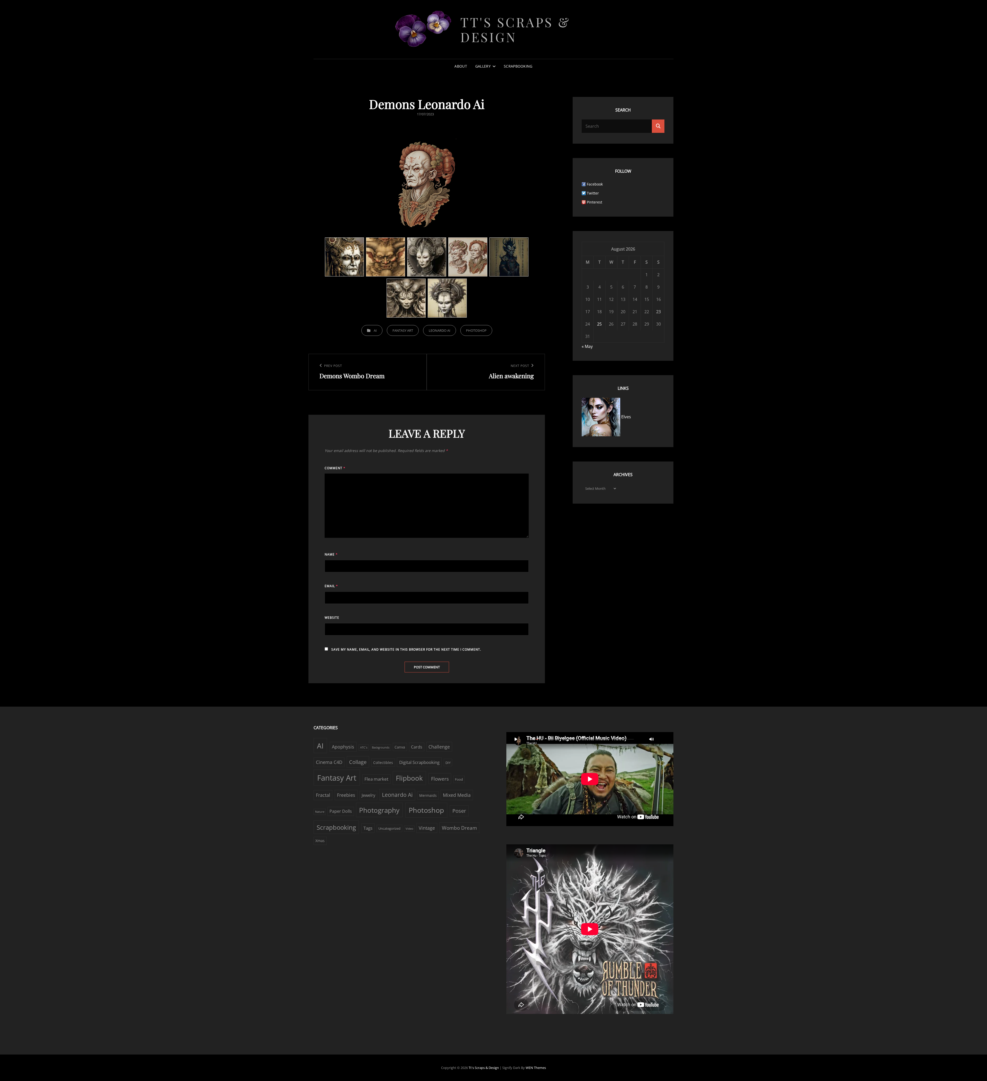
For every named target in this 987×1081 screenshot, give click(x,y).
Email (331, 586)
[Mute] (651, 739)
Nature (319, 812)
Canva (400, 747)
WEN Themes (536, 1067)
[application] (589, 779)
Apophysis (343, 747)
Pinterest (594, 202)
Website (332, 617)
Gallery (483, 66)
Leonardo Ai (439, 330)
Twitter (593, 193)
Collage (358, 762)
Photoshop (476, 330)
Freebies (346, 795)
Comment (335, 468)
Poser (459, 810)
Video (409, 828)
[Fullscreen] (661, 739)
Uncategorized (389, 828)
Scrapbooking (518, 66)
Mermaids (428, 795)
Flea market (376, 779)
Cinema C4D (329, 762)
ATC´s (363, 747)
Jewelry (368, 795)
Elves (625, 417)
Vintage (427, 828)
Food (459, 779)
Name (331, 554)
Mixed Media (457, 795)
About (460, 66)
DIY (448, 762)
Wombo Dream (459, 827)
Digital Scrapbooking (419, 762)
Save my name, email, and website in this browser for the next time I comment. (406, 649)
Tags (367, 828)
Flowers (440, 778)
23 (658, 312)
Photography (379, 810)
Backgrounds (380, 747)
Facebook (595, 184)
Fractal (323, 795)
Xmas (320, 840)
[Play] (515, 739)
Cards (416, 747)
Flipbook (409, 778)
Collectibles (383, 762)
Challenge (439, 747)
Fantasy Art (402, 330)
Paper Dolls (341, 811)
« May (587, 346)
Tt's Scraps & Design (515, 29)
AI (375, 330)
